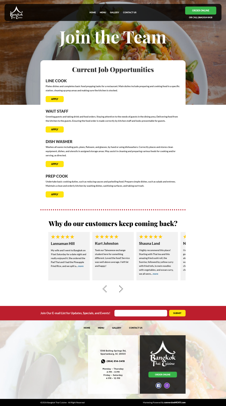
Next (121, 289)
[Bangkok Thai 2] (25, 12)
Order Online (200, 10)
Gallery (114, 12)
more (81, 266)
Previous (105, 289)
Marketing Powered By (164, 402)
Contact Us (129, 12)
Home (92, 12)
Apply (54, 99)
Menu (103, 12)
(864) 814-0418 (200, 17)
